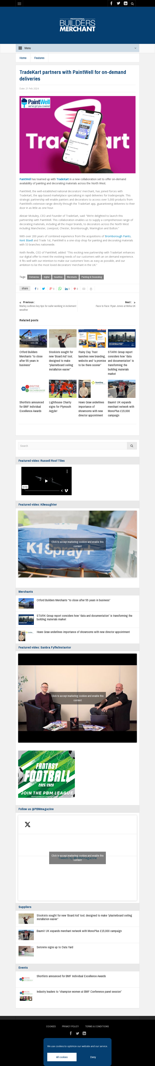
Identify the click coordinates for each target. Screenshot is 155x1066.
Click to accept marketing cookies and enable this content (77, 544)
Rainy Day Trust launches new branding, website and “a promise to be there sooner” (92, 358)
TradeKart (63, 179)
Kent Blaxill (26, 240)
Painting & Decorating (91, 277)
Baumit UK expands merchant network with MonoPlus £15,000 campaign (121, 408)
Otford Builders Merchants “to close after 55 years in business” (31, 358)
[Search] (132, 445)
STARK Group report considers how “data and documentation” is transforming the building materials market (121, 363)
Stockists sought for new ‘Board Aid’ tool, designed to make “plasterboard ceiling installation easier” (61, 360)
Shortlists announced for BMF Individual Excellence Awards (31, 406)
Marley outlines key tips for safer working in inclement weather (47, 306)
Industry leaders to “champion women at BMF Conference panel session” (79, 991)
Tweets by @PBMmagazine (77, 858)
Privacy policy (70, 1026)
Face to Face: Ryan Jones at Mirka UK (116, 304)
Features (39, 58)
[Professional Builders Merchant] (77, 23)
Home (22, 58)
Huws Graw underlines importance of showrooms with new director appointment (91, 408)
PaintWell (25, 179)
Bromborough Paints (118, 236)
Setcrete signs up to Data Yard (55, 947)
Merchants (72, 277)
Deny (93, 1057)
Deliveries (34, 277)
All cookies (62, 1057)
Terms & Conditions (97, 1026)
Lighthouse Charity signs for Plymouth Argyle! (60, 406)
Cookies (51, 1026)
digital (47, 277)
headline (58, 277)
